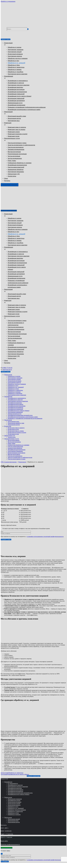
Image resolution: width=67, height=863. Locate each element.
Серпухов (17, 208)
